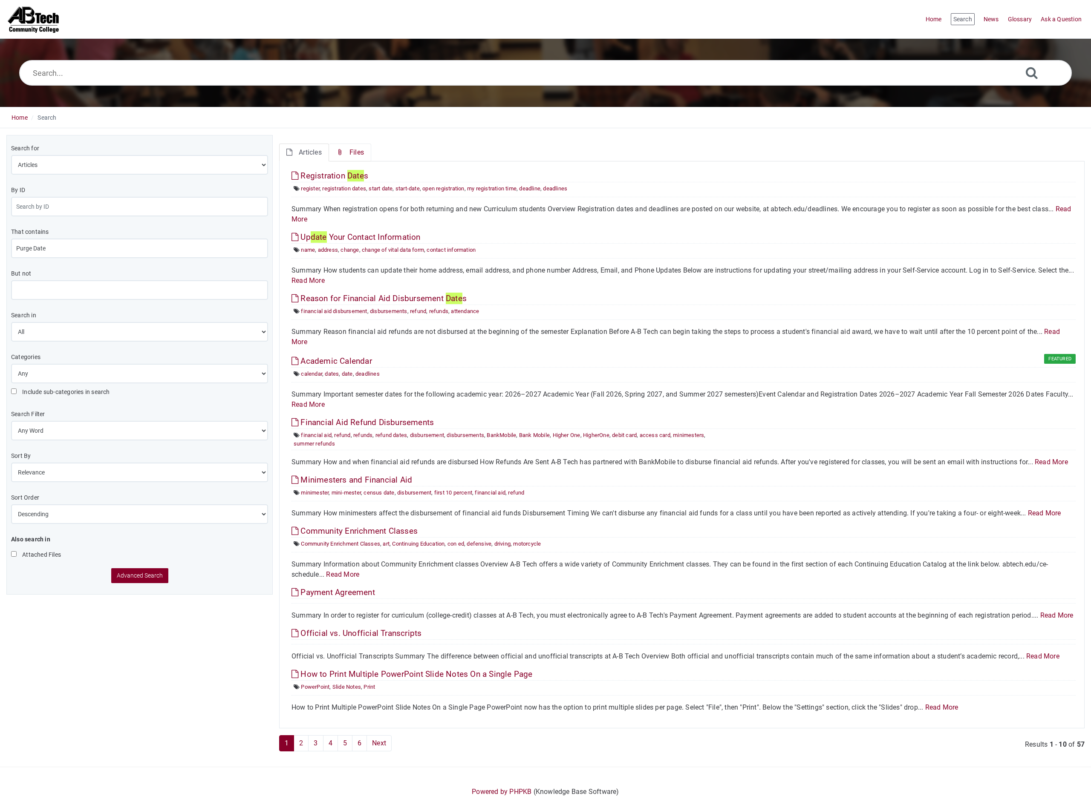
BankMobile (501, 435)
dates (332, 374)
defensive (479, 544)
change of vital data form (393, 250)
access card (655, 435)
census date (379, 492)
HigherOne (596, 435)
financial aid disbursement (334, 311)
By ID (18, 190)
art (386, 544)
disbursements (388, 311)
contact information (451, 250)
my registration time (492, 188)
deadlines (555, 188)
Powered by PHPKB (501, 792)
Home (20, 117)
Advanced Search (140, 575)
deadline (529, 188)
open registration (443, 188)
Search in (23, 315)
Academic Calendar (335, 361)
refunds (438, 311)
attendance (465, 311)
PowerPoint (315, 687)
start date (381, 188)
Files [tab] (356, 152)
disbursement (427, 435)
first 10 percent (453, 492)
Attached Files (41, 554)
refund (418, 311)
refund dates (391, 435)
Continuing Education (418, 544)
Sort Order (25, 497)
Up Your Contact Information (359, 237)
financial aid (316, 435)
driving (502, 544)
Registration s (333, 176)
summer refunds (314, 443)
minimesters (688, 435)
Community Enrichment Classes (358, 531)
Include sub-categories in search (65, 391)
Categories (25, 357)
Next (379, 743)
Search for (25, 148)
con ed (455, 544)
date (347, 374)
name (308, 250)
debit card (624, 435)
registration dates (344, 188)
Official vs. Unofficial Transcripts (359, 633)
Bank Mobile (534, 435)
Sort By (21, 455)
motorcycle (527, 544)
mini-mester (346, 492)
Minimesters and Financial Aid (355, 480)
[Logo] (33, 19)
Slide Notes (346, 687)
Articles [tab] (310, 152)
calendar (311, 374)
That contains (30, 231)
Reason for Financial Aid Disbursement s (382, 298)
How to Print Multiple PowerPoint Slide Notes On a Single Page (415, 674)
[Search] (1031, 73)
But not (21, 273)
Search (47, 117)
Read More (308, 280)
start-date (407, 188)
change (350, 250)
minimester (315, 492)
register (310, 188)
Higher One (566, 435)
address (328, 250)
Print (369, 687)
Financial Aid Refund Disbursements (366, 422)
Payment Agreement (336, 592)
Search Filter (28, 414)
